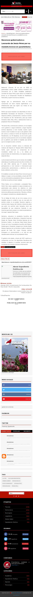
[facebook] (14, 496)
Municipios (8, 513)
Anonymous (10, 435)
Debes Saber (7, 480)
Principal (21, 17)
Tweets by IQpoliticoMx (8, 426)
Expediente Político (11, 522)
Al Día (4, 478)
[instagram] (18, 496)
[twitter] (16, 496)
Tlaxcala (7, 507)
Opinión (7, 582)
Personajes (6, 486)
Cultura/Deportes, (14, 51)
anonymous (10, 454)
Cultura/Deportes (10, 33)
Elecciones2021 (7, 483)
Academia (8, 576)
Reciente (27, 431)
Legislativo (18, 483)
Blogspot (16, 595)
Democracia (16, 480)
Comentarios (6, 431)
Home (3, 33)
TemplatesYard (17, 592)
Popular (16, 431)
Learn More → (15, 565)
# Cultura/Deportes (10, 247)
